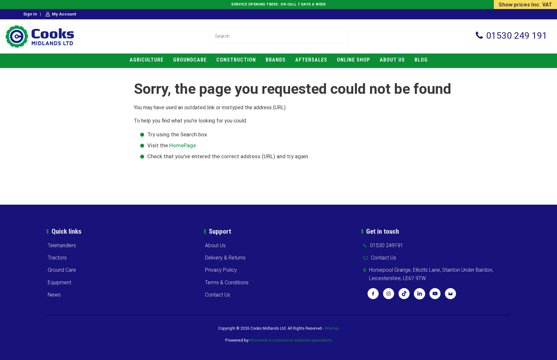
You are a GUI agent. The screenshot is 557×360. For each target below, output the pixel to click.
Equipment (59, 282)
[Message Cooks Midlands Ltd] (450, 296)
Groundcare (190, 60)
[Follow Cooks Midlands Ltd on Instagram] (388, 296)
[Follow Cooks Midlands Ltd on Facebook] (373, 296)
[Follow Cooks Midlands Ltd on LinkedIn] (419, 296)
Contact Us (217, 295)
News (54, 295)
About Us (215, 245)
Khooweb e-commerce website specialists (290, 340)
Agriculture (146, 60)
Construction (236, 60)
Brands (276, 60)
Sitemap (332, 328)
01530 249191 (386, 245)
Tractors (57, 258)
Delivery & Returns (225, 258)
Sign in (30, 14)
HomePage (182, 145)
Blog (421, 60)
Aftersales (311, 60)
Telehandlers (62, 245)
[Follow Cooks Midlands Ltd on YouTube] (435, 296)
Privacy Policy (221, 270)
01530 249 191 (516, 35)
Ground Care (62, 270)
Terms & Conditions (227, 282)
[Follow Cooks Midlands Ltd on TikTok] (404, 296)
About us (392, 60)
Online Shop (353, 60)
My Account (64, 14)
